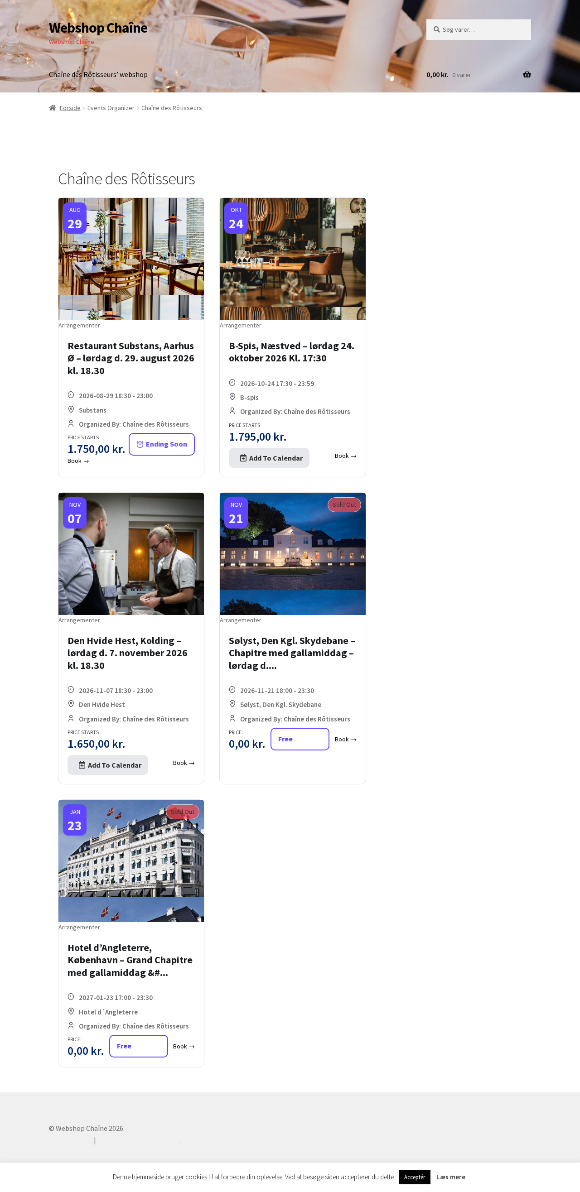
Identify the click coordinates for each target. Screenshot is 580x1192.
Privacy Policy (70, 1139)
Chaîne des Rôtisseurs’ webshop (98, 74)
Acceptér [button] (414, 1177)
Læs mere (450, 1177)
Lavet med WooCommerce (138, 1139)
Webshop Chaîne (98, 28)
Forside (70, 108)
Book (78, 461)
